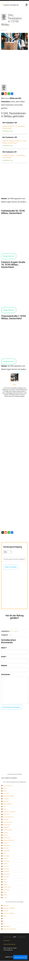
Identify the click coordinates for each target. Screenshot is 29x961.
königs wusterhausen (8, 840)
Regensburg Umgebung (9, 929)
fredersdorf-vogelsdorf (9, 811)
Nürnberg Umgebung (8, 913)
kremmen (5, 843)
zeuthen (5, 895)
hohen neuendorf (7, 830)
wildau (10, 635)
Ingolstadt (5, 905)
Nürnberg (5, 910)
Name (4, 648)
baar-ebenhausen (7, 785)
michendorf (6, 848)
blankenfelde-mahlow (8, 796)
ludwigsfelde (6, 845)
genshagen (6, 819)
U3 (3, 923)
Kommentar (5, 674)
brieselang (6, 798)
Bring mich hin (8, 256)
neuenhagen (6, 856)
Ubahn (4, 916)
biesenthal (5, 793)
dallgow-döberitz (7, 804)
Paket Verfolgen (11, 567)
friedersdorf (6, 814)
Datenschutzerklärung (9, 944)
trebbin (5, 882)
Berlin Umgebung (14, 631)
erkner (4, 809)
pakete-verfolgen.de (11, 5)
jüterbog (5, 832)
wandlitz (5, 884)
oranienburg (6, 861)
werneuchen (6, 889)
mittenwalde (6, 850)
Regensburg (6, 926)
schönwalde (6, 871)
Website (4, 665)
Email (3, 657)
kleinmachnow (6, 837)
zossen (5, 897)
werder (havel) (7, 887)
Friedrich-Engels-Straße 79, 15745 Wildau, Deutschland (14, 142)
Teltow (5, 879)
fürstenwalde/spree (8, 817)
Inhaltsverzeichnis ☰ (20, 957)
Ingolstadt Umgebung (9, 908)
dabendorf (6, 801)
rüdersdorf (6, 866)
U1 (3, 918)
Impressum (6, 940)
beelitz (5, 788)
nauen (4, 853)
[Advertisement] (14, 67)
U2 (3, 921)
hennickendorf (6, 824)
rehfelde (5, 863)
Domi (5, 30)
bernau (5, 791)
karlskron (5, 835)
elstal (4, 806)
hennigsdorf (6, 827)
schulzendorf (6, 874)
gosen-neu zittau (7, 822)
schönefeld (6, 869)
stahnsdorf (6, 876)
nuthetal (5, 858)
